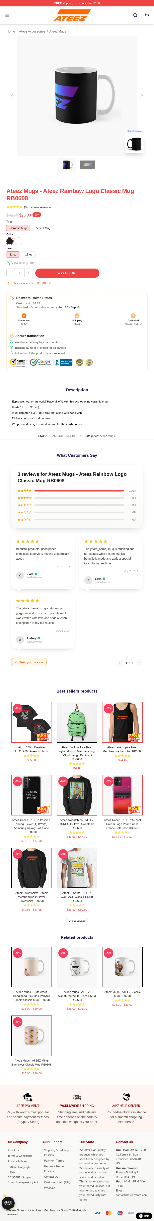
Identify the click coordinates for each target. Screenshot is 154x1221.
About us (13, 1150)
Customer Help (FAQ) (58, 1182)
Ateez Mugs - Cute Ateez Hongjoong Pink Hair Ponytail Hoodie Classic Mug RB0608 (31, 995)
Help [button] (146, 1216)
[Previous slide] (12, 96)
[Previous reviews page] (119, 662)
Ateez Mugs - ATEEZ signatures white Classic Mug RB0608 (77, 995)
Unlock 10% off (8, 1203)
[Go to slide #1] (66, 165)
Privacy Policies (17, 1161)
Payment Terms (54, 1160)
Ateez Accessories (32, 31)
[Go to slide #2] (87, 165)
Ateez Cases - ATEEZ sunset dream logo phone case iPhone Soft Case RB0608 (122, 824)
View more (77, 921)
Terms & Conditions (20, 1155)
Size (9, 248)
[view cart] (146, 15)
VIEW (31, 738)
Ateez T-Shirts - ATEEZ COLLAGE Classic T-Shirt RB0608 (77, 896)
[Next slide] (141, 96)
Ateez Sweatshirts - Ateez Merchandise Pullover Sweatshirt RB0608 (31, 896)
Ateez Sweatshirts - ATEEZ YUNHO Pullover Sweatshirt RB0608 (76, 824)
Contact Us (51, 1176)
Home (10, 31)
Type (9, 221)
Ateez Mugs (57, 31)
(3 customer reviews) (37, 207)
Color (9, 234)
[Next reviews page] (139, 662)
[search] (135, 15)
